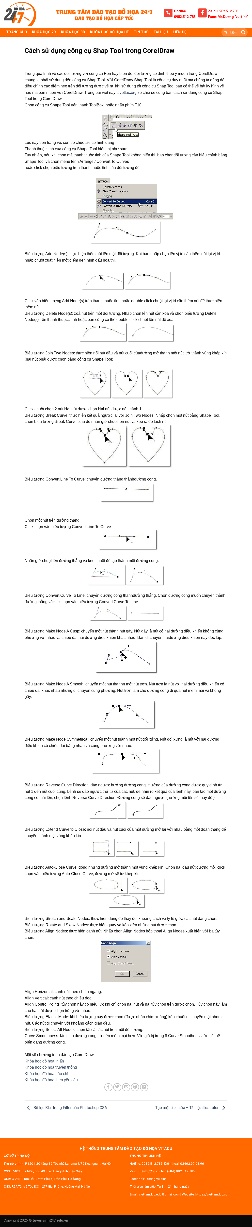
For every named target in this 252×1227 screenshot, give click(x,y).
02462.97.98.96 (192, 1163)
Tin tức (141, 32)
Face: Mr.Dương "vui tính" (228, 17)
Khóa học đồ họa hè (109, 32)
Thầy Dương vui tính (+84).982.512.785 (166, 1171)
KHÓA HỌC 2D (44, 32)
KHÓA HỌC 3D (73, 32)
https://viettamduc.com (212, 1194)
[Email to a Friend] (126, 1087)
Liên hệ (179, 32)
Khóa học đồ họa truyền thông (51, 1067)
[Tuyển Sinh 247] (20, 14)
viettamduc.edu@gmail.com (159, 1194)
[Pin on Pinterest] (135, 1087)
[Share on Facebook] (108, 1087)
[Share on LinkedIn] (144, 1087)
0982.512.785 (185, 17)
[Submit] (243, 32)
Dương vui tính (156, 1179)
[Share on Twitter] (117, 1087)
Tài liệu (161, 32)
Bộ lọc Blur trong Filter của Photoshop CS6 (69, 1108)
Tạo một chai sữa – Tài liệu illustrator (187, 1108)
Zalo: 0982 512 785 (223, 11)
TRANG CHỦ (16, 32)
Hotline (180, 11)
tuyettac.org (126, 92)
